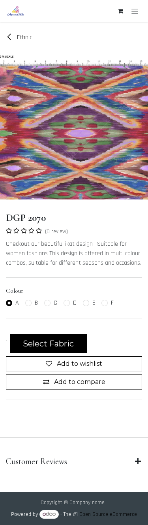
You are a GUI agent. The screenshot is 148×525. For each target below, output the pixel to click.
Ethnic (23, 37)
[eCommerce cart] (120, 11)
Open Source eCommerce (108, 514)
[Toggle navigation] (134, 11)
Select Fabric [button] (48, 343)
